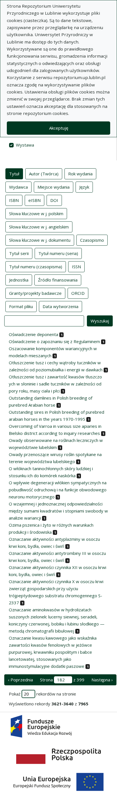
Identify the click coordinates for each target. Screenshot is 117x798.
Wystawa (25, 145)
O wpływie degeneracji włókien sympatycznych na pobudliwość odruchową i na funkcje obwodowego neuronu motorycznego (57, 490)
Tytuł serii (19, 253)
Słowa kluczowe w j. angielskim (39, 227)
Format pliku (21, 306)
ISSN (76, 266)
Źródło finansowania (58, 280)
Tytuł (14, 173)
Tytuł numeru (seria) (58, 253)
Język (84, 187)
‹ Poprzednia (20, 680)
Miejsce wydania (53, 187)
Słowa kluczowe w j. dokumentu (39, 240)
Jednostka (18, 280)
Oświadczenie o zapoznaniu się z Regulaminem (54, 341)
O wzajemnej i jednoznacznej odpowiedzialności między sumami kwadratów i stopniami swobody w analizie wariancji (58, 511)
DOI (54, 200)
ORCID (78, 293)
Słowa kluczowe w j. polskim (36, 213)
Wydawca (18, 187)
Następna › (102, 680)
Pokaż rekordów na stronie (42, 694)
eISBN (34, 200)
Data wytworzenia (60, 306)
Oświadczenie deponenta (33, 334)
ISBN (14, 200)
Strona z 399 (62, 680)
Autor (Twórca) (43, 173)
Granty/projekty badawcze (35, 293)
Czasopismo (92, 240)
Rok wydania (80, 173)
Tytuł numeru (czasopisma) (35, 266)
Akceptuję (58, 128)
